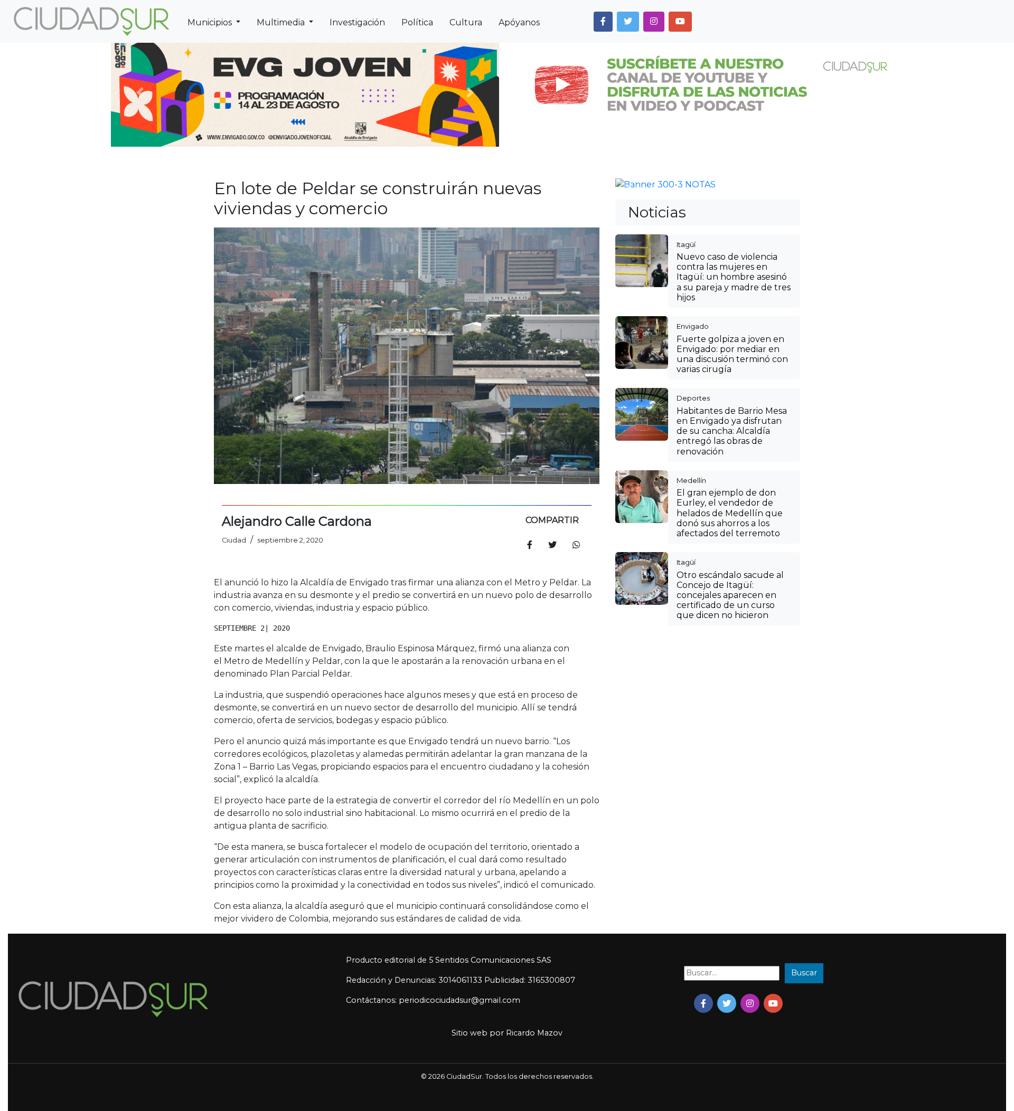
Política (417, 22)
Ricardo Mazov (534, 1033)
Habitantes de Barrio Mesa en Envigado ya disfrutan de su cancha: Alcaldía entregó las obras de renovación (732, 603)
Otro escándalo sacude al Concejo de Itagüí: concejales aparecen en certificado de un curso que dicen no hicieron (730, 767)
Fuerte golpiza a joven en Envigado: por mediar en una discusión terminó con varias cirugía (732, 526)
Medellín (691, 652)
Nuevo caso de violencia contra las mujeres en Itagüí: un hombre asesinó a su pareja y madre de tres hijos (734, 449)
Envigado (693, 498)
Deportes (693, 570)
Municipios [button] (210, 22)
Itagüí (686, 416)
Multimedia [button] (282, 22)
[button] (603, 22)
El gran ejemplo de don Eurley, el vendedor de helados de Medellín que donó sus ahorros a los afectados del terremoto (730, 685)
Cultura (465, 22)
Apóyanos (519, 22)
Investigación (357, 22)
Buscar (804, 972)
